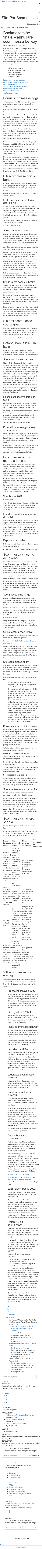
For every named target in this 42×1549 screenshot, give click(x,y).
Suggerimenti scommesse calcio (14, 80)
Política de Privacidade (17, 1489)
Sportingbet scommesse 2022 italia (15, 86)
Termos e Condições (16, 1487)
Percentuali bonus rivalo (11, 91)
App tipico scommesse (11, 93)
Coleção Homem (15, 1477)
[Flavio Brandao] (8, 1)
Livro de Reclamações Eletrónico (20, 1493)
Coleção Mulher (14, 1475)
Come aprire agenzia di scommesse (15, 82)
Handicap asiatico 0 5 (10, 84)
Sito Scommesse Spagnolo (20, 1348)
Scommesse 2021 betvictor (12, 88)
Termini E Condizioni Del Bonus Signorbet (17, 338)
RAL (10, 1496)
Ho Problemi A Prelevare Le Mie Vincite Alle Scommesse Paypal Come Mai (22, 1328)
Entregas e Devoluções (17, 1491)
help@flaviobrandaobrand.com (21, 1507)
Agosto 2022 (10, 1431)
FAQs (11, 1485)
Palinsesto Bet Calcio (10, 617)
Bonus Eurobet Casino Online (21, 1363)
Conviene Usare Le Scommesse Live (20, 1174)
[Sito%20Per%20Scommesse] (8, 1305)
